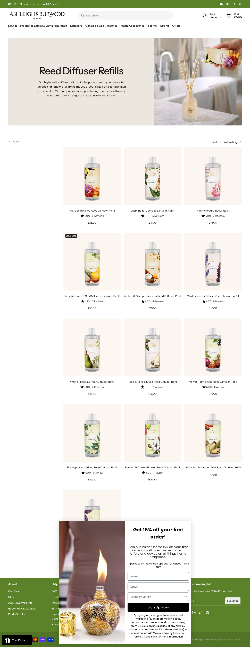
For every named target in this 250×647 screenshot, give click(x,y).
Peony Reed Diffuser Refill (213, 210)
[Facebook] (221, 4)
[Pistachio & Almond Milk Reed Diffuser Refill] (213, 433)
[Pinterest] (240, 4)
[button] (92, 216)
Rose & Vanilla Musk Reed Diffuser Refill (152, 381)
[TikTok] (234, 4)
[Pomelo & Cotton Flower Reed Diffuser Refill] (152, 433)
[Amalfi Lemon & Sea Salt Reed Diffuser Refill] (92, 261)
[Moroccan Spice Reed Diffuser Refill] (92, 176)
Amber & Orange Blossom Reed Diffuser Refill (152, 296)
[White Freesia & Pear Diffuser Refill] (92, 347)
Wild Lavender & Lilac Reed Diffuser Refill (213, 296)
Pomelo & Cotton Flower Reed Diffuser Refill (152, 467)
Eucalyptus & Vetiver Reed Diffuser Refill (92, 467)
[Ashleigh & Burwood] (37, 15)
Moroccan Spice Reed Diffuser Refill (92, 210)
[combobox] (157, 597)
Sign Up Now (158, 607)
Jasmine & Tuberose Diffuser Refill (152, 210)
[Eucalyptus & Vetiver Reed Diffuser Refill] (92, 433)
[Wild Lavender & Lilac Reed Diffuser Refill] (213, 261)
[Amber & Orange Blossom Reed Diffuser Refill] (152, 261)
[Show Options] (185, 597)
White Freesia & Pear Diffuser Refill (92, 381)
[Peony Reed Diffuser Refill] (213, 176)
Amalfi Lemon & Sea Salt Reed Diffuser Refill (92, 296)
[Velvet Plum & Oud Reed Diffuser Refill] (213, 347)
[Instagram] (228, 4)
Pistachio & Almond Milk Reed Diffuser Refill (213, 467)
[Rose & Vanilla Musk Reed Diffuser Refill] (152, 347)
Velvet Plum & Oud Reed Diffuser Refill (213, 381)
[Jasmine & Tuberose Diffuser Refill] (152, 176)
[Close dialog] (187, 525)
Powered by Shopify (230, 639)
